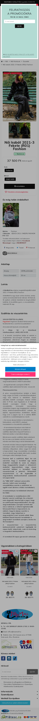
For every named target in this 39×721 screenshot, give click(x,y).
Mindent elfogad (20, 369)
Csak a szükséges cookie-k (20, 374)
